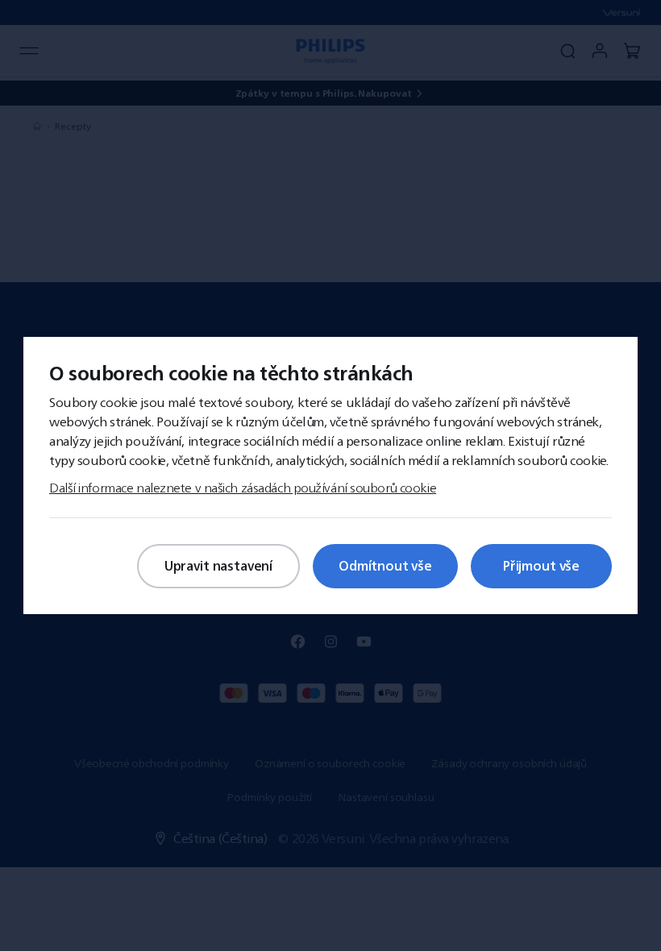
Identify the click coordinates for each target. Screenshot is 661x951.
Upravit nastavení (218, 565)
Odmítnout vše (385, 565)
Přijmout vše (541, 565)
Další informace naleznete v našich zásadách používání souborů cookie (242, 487)
